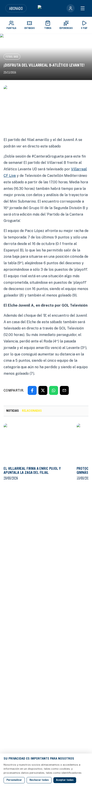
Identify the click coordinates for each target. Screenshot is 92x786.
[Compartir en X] (42, 390)
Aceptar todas (64, 780)
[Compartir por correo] (64, 390)
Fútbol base (12, 56)
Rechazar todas (39, 780)
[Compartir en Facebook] (32, 390)
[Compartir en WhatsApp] (53, 390)
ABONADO (16, 8)
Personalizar (14, 780)
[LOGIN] (71, 8)
